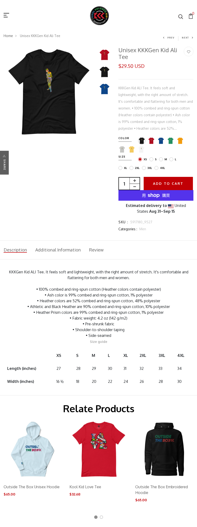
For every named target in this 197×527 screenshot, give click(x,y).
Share (4, 165)
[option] (49, 92)
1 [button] (96, 518)
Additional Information (58, 249)
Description (15, 249)
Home (8, 36)
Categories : (127, 229)
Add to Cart (168, 183)
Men (142, 229)
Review (96, 249)
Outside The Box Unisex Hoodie (32, 486)
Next (185, 37)
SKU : (123, 222)
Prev (171, 37)
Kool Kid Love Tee (85, 486)
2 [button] (102, 518)
